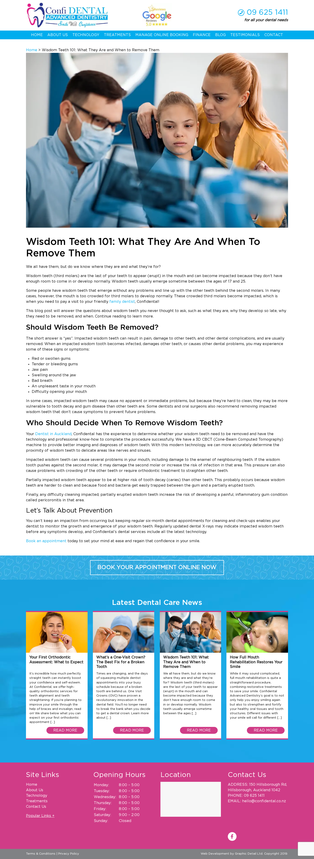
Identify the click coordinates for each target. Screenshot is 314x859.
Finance (202, 35)
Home (37, 35)
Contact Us (36, 806)
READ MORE (65, 730)
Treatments (117, 35)
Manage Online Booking (161, 35)
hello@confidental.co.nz (264, 801)
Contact (273, 35)
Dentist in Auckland (53, 434)
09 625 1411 (267, 12)
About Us (57, 35)
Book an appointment (46, 541)
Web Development (215, 853)
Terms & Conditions (40, 853)
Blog (220, 35)
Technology (85, 35)
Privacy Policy (68, 853)
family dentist (122, 301)
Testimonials (245, 35)
